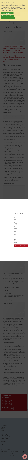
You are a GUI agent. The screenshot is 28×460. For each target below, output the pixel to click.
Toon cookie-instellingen (7, 15)
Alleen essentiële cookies (8, 18)
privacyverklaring (8, 10)
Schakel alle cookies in (7, 13)
